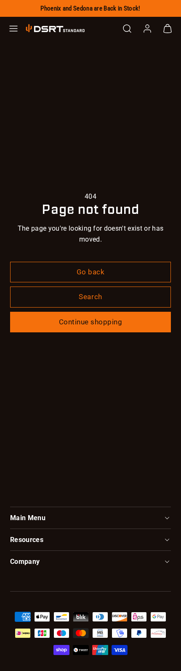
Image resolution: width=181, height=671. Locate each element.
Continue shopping (90, 322)
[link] (147, 28)
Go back (91, 272)
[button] (13, 28)
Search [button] (90, 296)
